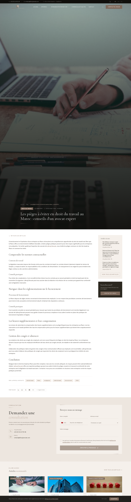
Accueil (35, 7)
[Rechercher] (102, 7)
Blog (27, 204)
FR (115, 1)
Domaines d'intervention (59, 7)
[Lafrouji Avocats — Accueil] (18, 7)
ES (121, 1)
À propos (44, 7)
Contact (91, 7)
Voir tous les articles (110, 274)
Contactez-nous (110, 293)
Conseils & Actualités (79, 7)
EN (118, 1)
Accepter (114, 499)
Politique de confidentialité (51, 499)
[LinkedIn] (18, 390)
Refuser (104, 499)
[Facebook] (29, 390)
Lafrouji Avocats (51, 246)
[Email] (33, 390)
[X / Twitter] (25, 390)
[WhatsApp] (22, 390)
